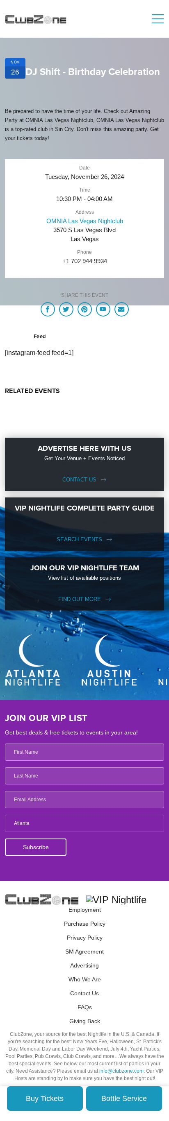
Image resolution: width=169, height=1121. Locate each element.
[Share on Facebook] (48, 309)
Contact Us (79, 480)
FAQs (85, 1007)
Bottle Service (124, 1098)
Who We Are (85, 979)
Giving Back (84, 1021)
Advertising (84, 965)
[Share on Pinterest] (85, 309)
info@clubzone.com (121, 1071)
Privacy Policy (85, 937)
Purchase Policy (84, 923)
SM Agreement (84, 951)
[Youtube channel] (103, 309)
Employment (85, 909)
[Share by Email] (121, 309)
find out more (79, 599)
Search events (79, 539)
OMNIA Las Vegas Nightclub (84, 220)
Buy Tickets (45, 1098)
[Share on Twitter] (66, 309)
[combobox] (84, 823)
